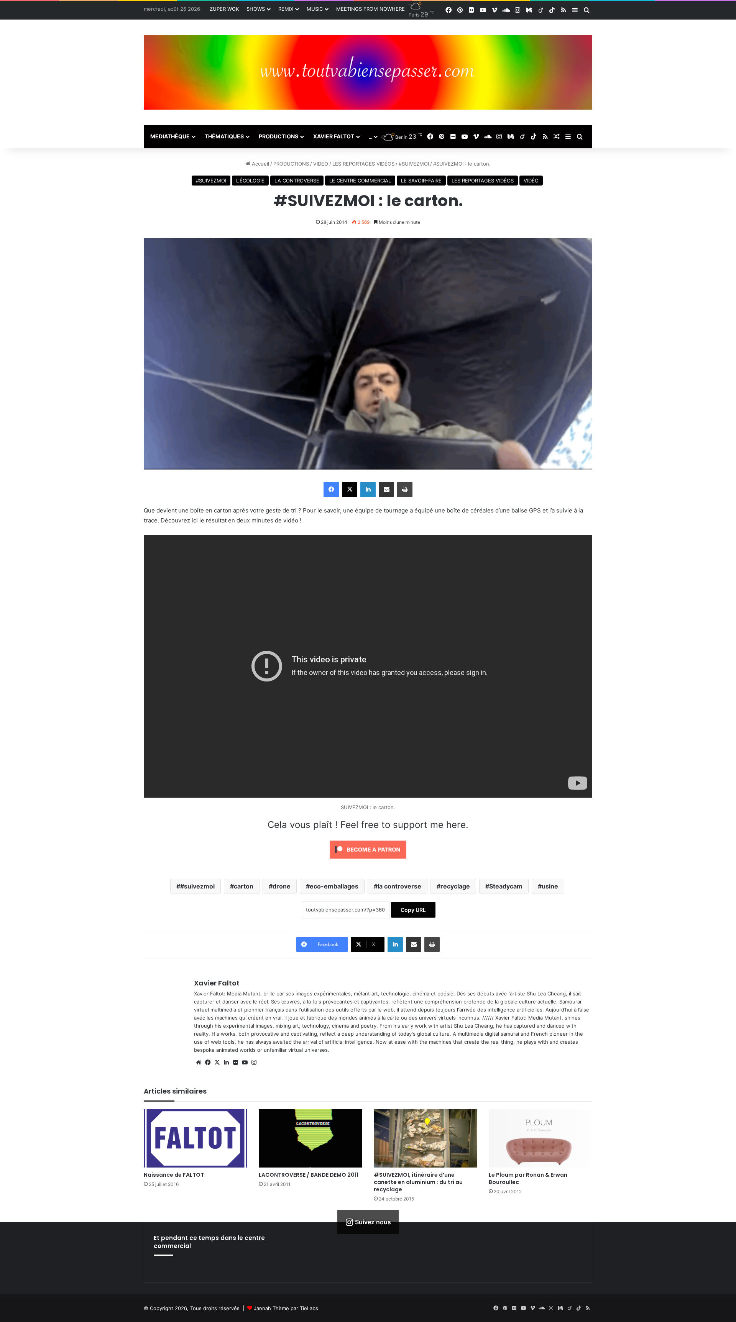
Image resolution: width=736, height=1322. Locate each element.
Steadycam (505, 886)
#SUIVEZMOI (414, 164)
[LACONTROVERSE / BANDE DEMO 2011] (310, 1138)
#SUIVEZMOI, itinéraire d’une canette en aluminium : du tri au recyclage (418, 1182)
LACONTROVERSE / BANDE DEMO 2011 (308, 1175)
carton (243, 886)
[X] (217, 1062)
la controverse (399, 886)
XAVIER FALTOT (333, 136)
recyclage (455, 886)
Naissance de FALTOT (174, 1175)
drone (282, 886)
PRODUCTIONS (278, 136)
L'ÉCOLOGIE (250, 180)
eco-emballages (334, 886)
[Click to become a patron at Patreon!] (368, 860)
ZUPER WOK (224, 9)
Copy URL (413, 910)
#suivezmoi (197, 886)
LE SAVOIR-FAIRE (421, 180)
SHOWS (255, 9)
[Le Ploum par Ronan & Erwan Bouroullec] (540, 1138)
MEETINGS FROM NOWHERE (370, 9)
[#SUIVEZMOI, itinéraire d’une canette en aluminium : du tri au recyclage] (425, 1138)
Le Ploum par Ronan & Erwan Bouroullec (528, 1178)
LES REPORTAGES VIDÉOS (363, 164)
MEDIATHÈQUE (170, 136)
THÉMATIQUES (224, 136)
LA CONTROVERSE (296, 180)
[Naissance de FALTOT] (195, 1138)
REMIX (285, 9)
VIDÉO (320, 164)
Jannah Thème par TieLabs (286, 1308)
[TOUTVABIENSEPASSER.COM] (368, 72)
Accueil (259, 164)
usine (550, 886)
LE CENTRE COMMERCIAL (360, 180)
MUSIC (315, 9)
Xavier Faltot (217, 983)
